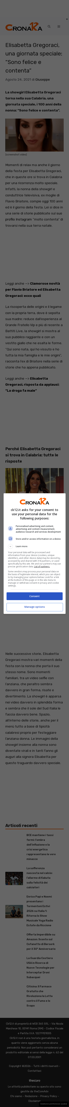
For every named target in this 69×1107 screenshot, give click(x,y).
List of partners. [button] (42, 566)
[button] (34, 546)
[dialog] (35, 553)
